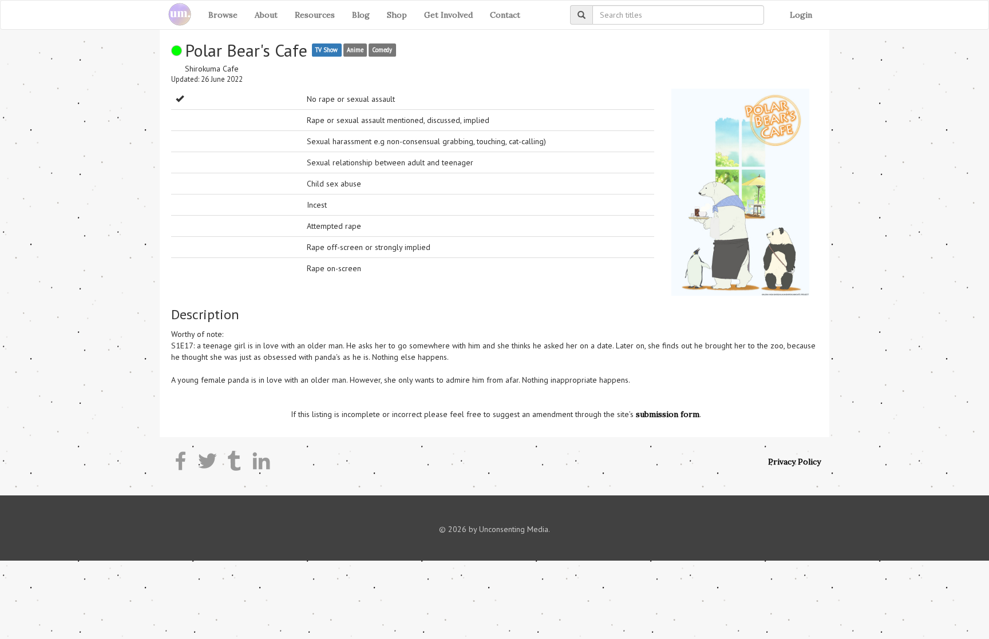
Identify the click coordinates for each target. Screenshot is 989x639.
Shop (397, 15)
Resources (315, 15)
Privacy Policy (794, 462)
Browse (223, 15)
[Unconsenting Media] (175, 15)
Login (801, 15)
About (266, 15)
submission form (667, 414)
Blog (361, 15)
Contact (505, 15)
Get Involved (448, 15)
